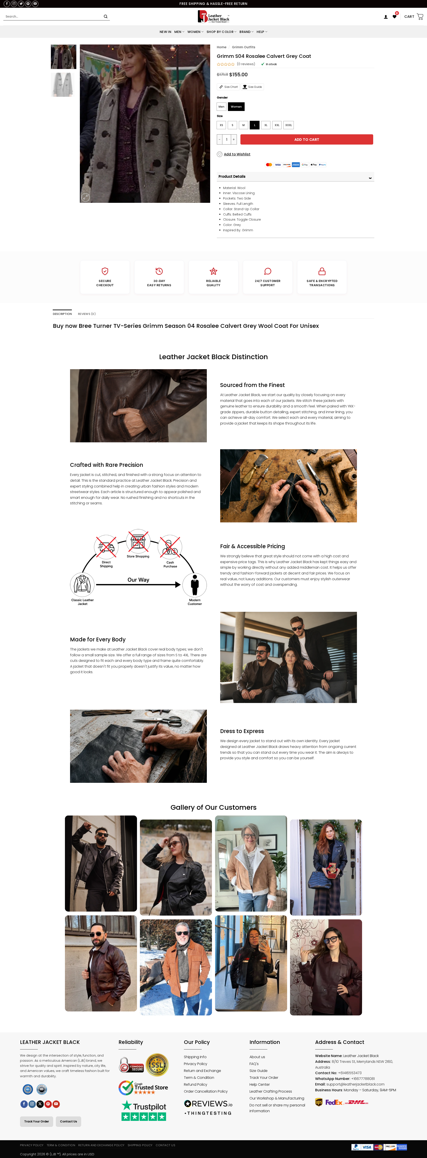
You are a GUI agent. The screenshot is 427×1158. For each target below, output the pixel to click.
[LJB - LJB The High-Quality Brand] (213, 17)
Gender (222, 97)
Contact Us (68, 1121)
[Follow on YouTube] (35, 4)
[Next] (202, 123)
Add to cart (306, 139)
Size (220, 116)
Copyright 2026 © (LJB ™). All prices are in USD (57, 1154)
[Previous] (88, 123)
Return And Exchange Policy (101, 1145)
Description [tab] (62, 314)
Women (193, 32)
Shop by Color (220, 32)
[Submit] (105, 16)
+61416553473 (350, 1072)
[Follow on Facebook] (7, 4)
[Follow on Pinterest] (28, 4)
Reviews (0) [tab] (87, 314)
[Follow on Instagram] (14, 4)
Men (177, 32)
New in (165, 32)
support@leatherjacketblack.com (355, 1084)
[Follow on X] (40, 1104)
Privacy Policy (32, 1145)
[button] (386, 17)
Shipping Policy (140, 1145)
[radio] (221, 107)
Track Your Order (36, 1121)
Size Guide (255, 87)
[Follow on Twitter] (21, 4)
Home (221, 47)
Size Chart (231, 87)
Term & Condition (61, 1145)
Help (260, 32)
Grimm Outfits (243, 47)
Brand (245, 32)
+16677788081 (363, 1078)
